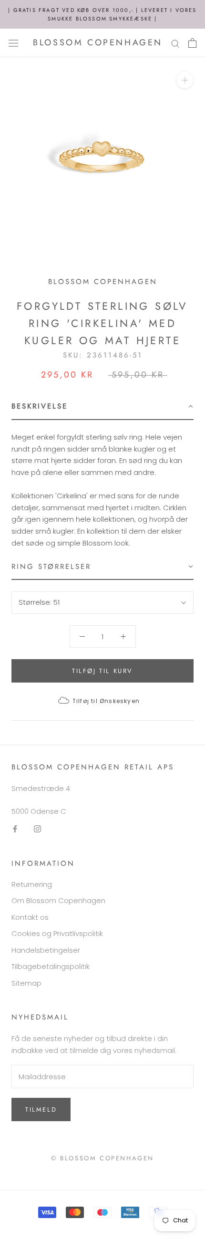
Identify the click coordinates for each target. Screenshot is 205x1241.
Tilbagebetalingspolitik (50, 966)
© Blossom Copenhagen (102, 1158)
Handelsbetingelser (45, 950)
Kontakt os (30, 917)
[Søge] (175, 43)
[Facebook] (15, 829)
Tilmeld (41, 1109)
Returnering (31, 884)
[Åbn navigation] (13, 43)
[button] (102, 407)
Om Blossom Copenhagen (58, 900)
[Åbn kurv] (192, 43)
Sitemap (26, 983)
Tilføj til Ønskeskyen (106, 701)
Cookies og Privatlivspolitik (57, 933)
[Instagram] (37, 829)
